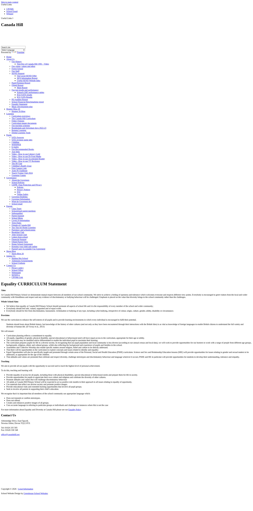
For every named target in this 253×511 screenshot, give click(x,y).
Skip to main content (9, 2)
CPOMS (10, 9)
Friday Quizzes (18, 121)
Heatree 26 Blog (18, 111)
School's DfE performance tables (30, 92)
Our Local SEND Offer (27, 76)
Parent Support (18, 216)
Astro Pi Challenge (19, 171)
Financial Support (19, 239)
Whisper (9, 14)
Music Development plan (22, 107)
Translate (20, 52)
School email (17, 204)
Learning (10, 114)
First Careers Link (19, 168)
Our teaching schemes (21, 125)
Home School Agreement (22, 244)
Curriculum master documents (24, 123)
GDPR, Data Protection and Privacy (27, 185)
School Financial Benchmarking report (28, 102)
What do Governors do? (22, 201)
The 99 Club (17, 163)
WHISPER (16, 144)
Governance (11, 178)
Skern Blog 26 (18, 254)
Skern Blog (11, 251)
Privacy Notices (23, 190)
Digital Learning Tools (21, 133)
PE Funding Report (20, 99)
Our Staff (15, 71)
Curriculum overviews (21, 116)
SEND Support (18, 73)
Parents (9, 206)
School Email (12, 11)
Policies (20, 187)
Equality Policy (74, 410)
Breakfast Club (18, 232)
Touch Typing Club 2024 (22, 173)
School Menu (17, 218)
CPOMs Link (17, 277)
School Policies (18, 182)
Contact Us (11, 265)
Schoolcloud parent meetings (24, 211)
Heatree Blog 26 (13, 109)
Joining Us (10, 256)
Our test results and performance (25, 90)
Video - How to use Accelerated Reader (28, 159)
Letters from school (20, 237)
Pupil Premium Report (21, 83)
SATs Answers (18, 137)
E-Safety (15, 147)
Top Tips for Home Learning (24, 227)
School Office (17, 270)
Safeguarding (17, 213)
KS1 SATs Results (24, 97)
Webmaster (16, 273)
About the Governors (20, 180)
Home (8, 57)
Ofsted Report (17, 85)
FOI (18, 192)
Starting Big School (20, 258)
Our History (17, 61)
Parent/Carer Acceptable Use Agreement (28, 249)
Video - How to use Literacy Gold (26, 154)
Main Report (22, 88)
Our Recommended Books (23, 149)
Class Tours (16, 208)
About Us (10, 59)
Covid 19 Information (21, 220)
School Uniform (18, 263)
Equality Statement (19, 104)
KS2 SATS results (24, 95)
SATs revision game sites (22, 140)
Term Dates (16, 223)
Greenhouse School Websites (36, 493)
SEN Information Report (27, 78)
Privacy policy (18, 268)
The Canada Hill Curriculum (23, 118)
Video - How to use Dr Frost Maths (26, 156)
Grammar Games (19, 175)
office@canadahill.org (10, 434)
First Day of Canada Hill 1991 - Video (33, 64)
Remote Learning (19, 130)
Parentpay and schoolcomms (23, 230)
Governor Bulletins (20, 197)
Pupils (8, 135)
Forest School (17, 69)
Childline (15, 142)
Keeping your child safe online (24, 246)
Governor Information (21, 199)
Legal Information (25, 489)
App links (16, 152)
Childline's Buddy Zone (21, 166)
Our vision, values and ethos (23, 66)
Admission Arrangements (22, 261)
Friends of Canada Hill (21, 225)
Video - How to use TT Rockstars (26, 161)
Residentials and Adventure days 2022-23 (29, 128)
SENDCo (16, 275)
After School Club (19, 235)
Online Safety (22, 194)
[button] (12, 18)
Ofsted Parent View (20, 242)
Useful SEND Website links (28, 80)
